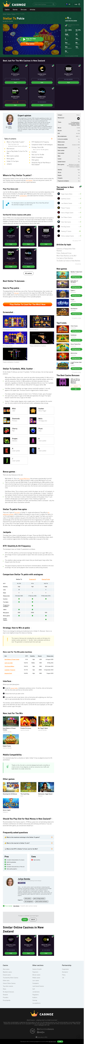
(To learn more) (52, 1041)
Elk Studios (73, 283)
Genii (22, 795)
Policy (63, 975)
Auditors (34, 997)
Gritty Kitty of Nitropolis (74, 281)
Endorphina (73, 327)
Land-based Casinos (38, 986)
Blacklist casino (7, 972)
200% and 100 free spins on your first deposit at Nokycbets (75, 381)
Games (15, 9)
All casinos (28, 273)
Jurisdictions (36, 992)
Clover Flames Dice (75, 344)
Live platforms (36, 1003)
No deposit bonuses (8, 992)
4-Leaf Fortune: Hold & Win (76, 363)
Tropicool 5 (32, 579)
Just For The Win (7, 731)
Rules (4, 989)
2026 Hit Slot (74, 353)
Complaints (35, 983)
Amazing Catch (8, 673)
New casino (6, 969)
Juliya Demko (10, 127)
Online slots (6, 980)
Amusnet (40, 795)
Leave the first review (71, 20)
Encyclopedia (6, 1000)
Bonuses (24, 9)
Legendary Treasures (10, 669)
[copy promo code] (17, 102)
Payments (35, 972)
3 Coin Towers (74, 326)
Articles (32, 9)
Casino (7, 9)
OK (60, 1041)
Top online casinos (8, 986)
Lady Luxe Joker (9, 662)
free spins (17, 512)
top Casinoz (29, 180)
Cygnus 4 (73, 290)
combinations (23, 195)
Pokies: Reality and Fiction (64, 253)
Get (76, 389)
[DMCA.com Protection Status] (41, 1033)
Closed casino (7, 975)
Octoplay (73, 365)
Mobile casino (36, 977)
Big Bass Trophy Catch (76, 271)
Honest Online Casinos (9, 983)
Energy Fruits (46, 579)
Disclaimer (65, 972)
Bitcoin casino (36, 975)
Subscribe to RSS (42, 1037)
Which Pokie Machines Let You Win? (66, 255)
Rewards (5, 994)
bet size (16, 293)
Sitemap (34, 1000)
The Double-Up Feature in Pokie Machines (68, 260)
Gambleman (73, 335)
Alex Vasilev (16, 906)
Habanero (5, 812)
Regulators (35, 994)
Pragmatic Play (74, 273)
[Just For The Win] (78, 118)
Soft (33, 989)
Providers (5, 997)
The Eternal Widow (9, 666)
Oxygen (72, 299)
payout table (14, 688)
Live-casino (35, 980)
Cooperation (65, 969)
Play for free (47, 789)
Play (15, 82)
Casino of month (37, 969)
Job (63, 977)
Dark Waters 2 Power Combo (12, 659)
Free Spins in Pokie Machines (65, 258)
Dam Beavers (74, 308)
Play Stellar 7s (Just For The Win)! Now (27, 304)
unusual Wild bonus (24, 478)
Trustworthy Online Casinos (10, 977)
